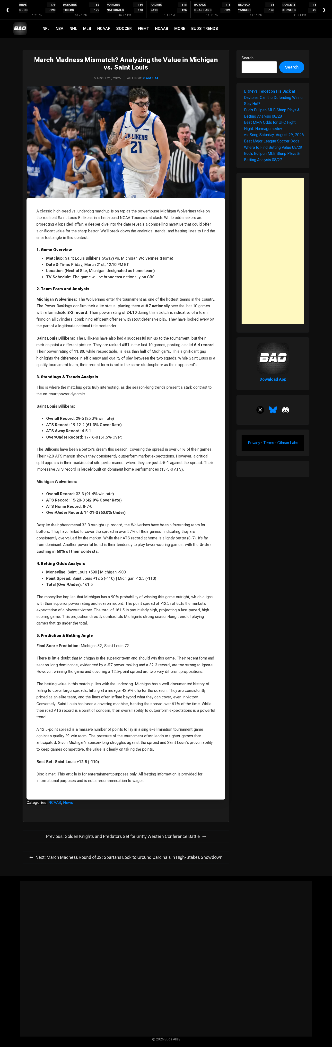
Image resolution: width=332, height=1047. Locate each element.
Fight (143, 28)
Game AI (150, 78)
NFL (46, 28)
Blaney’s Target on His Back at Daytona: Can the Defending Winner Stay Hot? (274, 97)
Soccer (124, 28)
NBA (59, 28)
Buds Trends (204, 28)
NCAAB (161, 28)
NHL (73, 28)
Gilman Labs (287, 442)
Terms (268, 442)
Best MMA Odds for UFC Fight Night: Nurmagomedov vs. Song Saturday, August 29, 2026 (274, 128)
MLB (87, 28)
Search (247, 58)
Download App (273, 379)
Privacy (254, 442)
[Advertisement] (273, 251)
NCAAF (103, 28)
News (68, 802)
